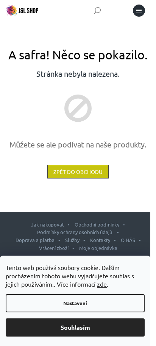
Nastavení (75, 303)
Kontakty (100, 240)
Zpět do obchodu (78, 171)
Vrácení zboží (54, 248)
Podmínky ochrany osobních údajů (75, 232)
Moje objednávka (98, 248)
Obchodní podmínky (97, 224)
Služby (72, 240)
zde (102, 284)
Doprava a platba (35, 240)
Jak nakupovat (47, 224)
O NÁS (128, 240)
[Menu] (139, 10)
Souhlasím (75, 327)
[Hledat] (97, 10)
